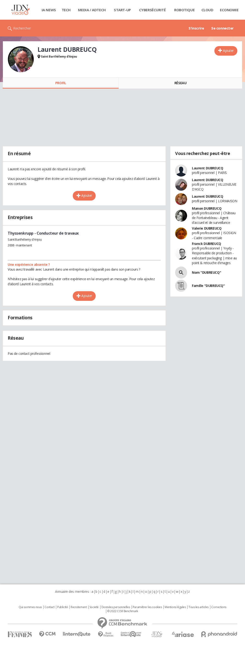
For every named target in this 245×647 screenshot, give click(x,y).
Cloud (207, 9)
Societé (94, 607)
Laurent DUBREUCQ (207, 168)
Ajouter (228, 50)
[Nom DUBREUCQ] (181, 273)
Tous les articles (199, 607)
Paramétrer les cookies (147, 607)
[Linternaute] (77, 634)
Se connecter (222, 28)
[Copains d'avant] (131, 634)
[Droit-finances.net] (105, 634)
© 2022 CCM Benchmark (122, 611)
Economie (229, 9)
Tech (66, 9)
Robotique (184, 9)
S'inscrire (196, 28)
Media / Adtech (92, 9)
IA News (49, 9)
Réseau (180, 83)
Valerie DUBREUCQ (206, 228)
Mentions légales (175, 607)
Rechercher (22, 28)
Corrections (218, 607)
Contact (49, 607)
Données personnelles (115, 607)
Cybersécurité (152, 9)
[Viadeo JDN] (157, 634)
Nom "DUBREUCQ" (206, 272)
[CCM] (47, 634)
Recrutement (79, 607)
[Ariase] (183, 634)
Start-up (122, 9)
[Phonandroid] (219, 634)
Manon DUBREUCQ (206, 208)
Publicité (62, 607)
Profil (60, 83)
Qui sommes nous (30, 607)
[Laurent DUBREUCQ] (21, 59)
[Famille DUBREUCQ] (181, 286)
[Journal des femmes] (20, 634)
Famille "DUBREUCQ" (208, 285)
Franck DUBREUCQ (206, 243)
